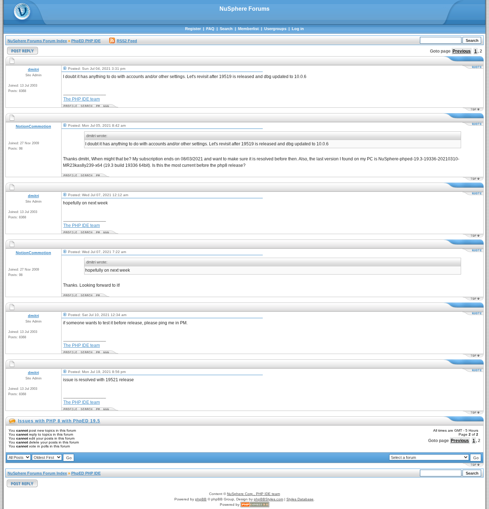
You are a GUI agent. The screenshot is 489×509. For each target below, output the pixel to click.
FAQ (210, 28)
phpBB (201, 499)
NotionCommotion (33, 126)
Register (193, 28)
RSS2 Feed (127, 41)
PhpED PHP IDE (86, 41)
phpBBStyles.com (268, 499)
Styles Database (300, 499)
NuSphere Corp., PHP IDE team (253, 494)
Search (226, 28)
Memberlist (248, 28)
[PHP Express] (255, 504)
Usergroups (275, 28)
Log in (298, 28)
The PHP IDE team (81, 99)
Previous (461, 51)
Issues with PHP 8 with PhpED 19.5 (59, 420)
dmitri (33, 69)
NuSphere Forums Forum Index (37, 41)
